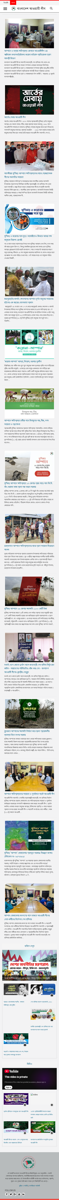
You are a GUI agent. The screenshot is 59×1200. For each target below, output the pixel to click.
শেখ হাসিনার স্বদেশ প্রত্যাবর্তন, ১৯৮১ (41, 1002)
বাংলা (13, 2)
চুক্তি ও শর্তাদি (23, 1186)
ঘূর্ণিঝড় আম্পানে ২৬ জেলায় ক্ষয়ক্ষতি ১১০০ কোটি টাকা (25, 608)
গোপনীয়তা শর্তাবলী (34, 1186)
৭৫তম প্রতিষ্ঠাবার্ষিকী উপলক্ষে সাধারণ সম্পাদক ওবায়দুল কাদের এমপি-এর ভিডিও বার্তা (42, 1114)
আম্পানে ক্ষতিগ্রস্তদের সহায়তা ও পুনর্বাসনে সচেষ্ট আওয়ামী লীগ (29, 793)
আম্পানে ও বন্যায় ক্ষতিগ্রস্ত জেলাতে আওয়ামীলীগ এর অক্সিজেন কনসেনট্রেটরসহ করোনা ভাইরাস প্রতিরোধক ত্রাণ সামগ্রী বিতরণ (27, 54)
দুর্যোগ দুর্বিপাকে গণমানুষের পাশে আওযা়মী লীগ (16, 1111)
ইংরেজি (6, 2)
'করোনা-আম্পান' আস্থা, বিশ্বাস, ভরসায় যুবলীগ (23, 361)
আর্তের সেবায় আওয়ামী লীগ (15, 117)
